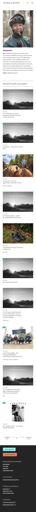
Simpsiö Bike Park (8, 493)
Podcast (5, 468)
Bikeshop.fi (6, 489)
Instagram (6, 464)
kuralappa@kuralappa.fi (11, 480)
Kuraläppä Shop (8, 470)
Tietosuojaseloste (9, 502)
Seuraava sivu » (29, 437)
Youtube (5, 466)
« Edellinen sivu (7, 437)
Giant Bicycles (7, 491)
